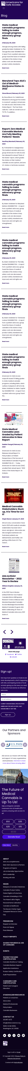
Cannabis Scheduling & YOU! (12, 896)
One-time (6, 845)
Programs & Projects (10, 868)
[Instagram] (14, 1035)
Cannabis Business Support (12, 965)
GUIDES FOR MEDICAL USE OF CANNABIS (13, 944)
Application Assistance (11, 968)
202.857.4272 (7, 1020)
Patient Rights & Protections (12, 893)
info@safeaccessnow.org (11, 1023)
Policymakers (7, 1007)
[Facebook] (9, 1035)
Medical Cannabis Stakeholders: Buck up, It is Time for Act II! (13, 510)
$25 (8, 826)
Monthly (15, 845)
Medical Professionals (10, 1004)
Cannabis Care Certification (10, 982)
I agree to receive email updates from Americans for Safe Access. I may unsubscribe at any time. (12, 706)
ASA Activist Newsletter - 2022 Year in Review (12, 578)
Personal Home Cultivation (12, 903)
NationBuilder (18, 1062)
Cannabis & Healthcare (11, 906)
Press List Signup (8, 927)
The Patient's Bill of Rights (11, 900)
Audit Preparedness (9, 975)
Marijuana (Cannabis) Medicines (14, 887)
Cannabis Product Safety (11, 890)
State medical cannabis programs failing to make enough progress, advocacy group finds (13, 31)
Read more (5, 68)
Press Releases (8, 930)
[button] (3, 745)
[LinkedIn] (23, 1035)
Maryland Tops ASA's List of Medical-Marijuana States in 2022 (14, 84)
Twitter (19, 654)
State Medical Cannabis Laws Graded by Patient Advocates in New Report (12, 434)
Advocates (7, 1001)
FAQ (4, 915)
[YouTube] (18, 1035)
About (6, 859)
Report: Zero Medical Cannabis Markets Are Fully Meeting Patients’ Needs (13, 132)
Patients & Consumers (10, 998)
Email (18, 1052)
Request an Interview (10, 924)
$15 (20, 826)
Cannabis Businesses (10, 1010)
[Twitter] (4, 1035)
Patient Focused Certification (10, 958)
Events (6, 951)
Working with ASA (9, 878)
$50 (8, 821)
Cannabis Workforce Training (13, 962)
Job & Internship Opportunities (13, 871)
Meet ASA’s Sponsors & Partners (14, 865)
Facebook (10, 654)
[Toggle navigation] (3, 8)
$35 (20, 821)
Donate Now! (14, 836)
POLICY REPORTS (10, 937)
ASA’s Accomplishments (11, 862)
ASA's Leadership (9, 874)
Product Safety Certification (12, 971)
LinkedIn (14, 657)
